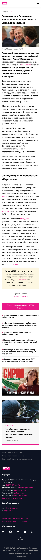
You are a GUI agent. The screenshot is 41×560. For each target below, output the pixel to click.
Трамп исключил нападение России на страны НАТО (20, 317)
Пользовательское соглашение (13, 456)
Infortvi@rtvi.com (26, 488)
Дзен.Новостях (12, 508)
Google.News (8, 511)
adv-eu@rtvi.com (20, 496)
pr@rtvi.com (19, 493)
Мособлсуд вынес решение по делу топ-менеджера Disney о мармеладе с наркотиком (19, 352)
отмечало (23, 280)
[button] (38, 3)
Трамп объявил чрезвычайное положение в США (16, 334)
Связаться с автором (20, 296)
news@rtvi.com (20, 490)
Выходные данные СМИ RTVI (12, 453)
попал (4, 196)
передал (5, 211)
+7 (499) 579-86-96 (12, 485)
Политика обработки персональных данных (17, 459)
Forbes (15, 264)
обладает (24, 219)
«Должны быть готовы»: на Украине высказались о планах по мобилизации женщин (19, 325)
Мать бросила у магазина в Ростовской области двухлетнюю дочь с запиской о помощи (19, 433)
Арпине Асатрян (20, 294)
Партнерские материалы (12, 498)
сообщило (26, 65)
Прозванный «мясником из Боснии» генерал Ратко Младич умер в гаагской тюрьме (19, 342)
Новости (6, 12)
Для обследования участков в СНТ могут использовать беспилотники (18, 360)
